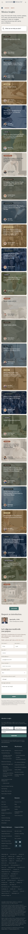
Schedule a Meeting (19, 833)
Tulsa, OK (22, 891)
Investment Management (7, 764)
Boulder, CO (11, 858)
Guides (16, 809)
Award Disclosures (5, 833)
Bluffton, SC (19, 856)
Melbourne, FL (4, 875)
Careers (3, 815)
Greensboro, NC (21, 867)
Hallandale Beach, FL (6, 869)
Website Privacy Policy (6, 843)
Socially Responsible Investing (7, 775)
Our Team (3, 804)
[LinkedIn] (16, 842)
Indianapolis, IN (15, 871)
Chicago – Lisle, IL (21, 858)
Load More (14, 608)
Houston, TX (16, 869)
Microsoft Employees (21, 759)
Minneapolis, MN (5, 878)
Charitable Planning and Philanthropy (7, 756)
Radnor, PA (11, 882)
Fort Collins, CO (5, 865)
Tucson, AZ (15, 891)
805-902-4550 (20, 640)
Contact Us (17, 836)
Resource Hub (18, 801)
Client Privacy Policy (6, 841)
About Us (3, 801)
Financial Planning (5, 753)
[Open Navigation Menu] (25, 2)
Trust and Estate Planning (7, 786)
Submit (14, 696)
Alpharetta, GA (4, 854)
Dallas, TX (11, 860)
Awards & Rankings (5, 817)
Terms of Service (13, 928)
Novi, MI (3, 880)
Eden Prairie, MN (12, 863)
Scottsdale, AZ (4, 889)
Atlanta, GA (21, 854)
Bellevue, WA (11, 856)
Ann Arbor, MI (13, 854)
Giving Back (3, 822)
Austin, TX (3, 856)
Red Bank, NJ (4, 884)
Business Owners (19, 750)
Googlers (18, 757)
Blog (16, 804)
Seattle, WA (12, 889)
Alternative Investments (6, 767)
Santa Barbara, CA (16, 886)
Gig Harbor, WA (11, 867)
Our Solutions (4, 806)
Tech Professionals (20, 755)
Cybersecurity (6, 783)
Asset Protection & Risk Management (6, 780)
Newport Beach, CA (15, 878)
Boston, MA (4, 858)
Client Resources (19, 815)
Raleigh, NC (19, 882)
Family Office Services (6, 791)
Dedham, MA (19, 860)
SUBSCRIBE (14, 735)
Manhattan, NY (14, 873)
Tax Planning (4, 788)
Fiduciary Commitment (6, 836)
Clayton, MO (4, 860)
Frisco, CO (3, 867)
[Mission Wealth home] (14, 2)
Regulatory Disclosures (6, 831)
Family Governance (7, 758)
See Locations (18, 838)
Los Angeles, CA (5, 873)
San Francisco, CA (5, 886)
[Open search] (2, 2)
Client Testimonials (5, 820)
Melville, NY (13, 875)
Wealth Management (6, 750)
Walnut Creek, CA (5, 893)
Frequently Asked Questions (5, 810)
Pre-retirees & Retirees (20, 762)
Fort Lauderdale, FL (15, 865)
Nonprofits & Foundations (20, 767)
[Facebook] (16, 845)
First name (3, 643)
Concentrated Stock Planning (7, 770)
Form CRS (3, 838)
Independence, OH (5, 871)
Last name (16, 643)
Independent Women (19, 764)
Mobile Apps (17, 806)
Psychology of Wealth (6, 793)
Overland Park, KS (11, 880)
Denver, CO (3, 863)
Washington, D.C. (15, 893)
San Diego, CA (13, 884)
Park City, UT (21, 880)
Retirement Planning (6, 761)
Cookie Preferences (5, 848)
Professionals (18, 753)
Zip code (3, 650)
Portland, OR (4, 882)
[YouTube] (20, 842)
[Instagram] (20, 845)
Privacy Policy (4, 928)
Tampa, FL (20, 889)
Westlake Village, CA (6, 895)
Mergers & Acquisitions (6, 813)
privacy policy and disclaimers (8, 702)
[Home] (2, 8)
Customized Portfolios (8, 773)
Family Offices (18, 769)
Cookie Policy (4, 845)
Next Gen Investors (19, 772)
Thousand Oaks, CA (5, 891)
